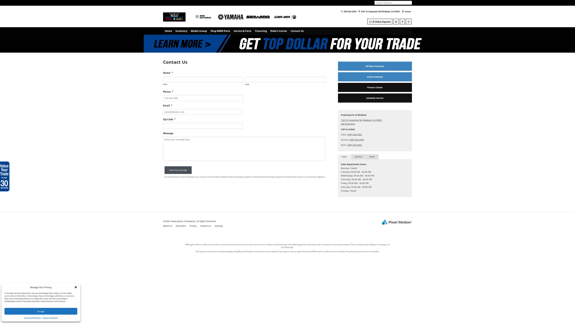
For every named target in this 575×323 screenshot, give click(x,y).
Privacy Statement (50, 317)
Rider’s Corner (278, 31)
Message (168, 133)
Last (247, 84)
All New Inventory (375, 66)
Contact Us (297, 31)
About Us (167, 225)
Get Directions (348, 123)
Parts (372, 156)
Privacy (193, 225)
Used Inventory (375, 76)
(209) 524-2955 (354, 134)
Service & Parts (242, 31)
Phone (168, 91)
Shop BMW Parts (220, 31)
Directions (181, 225)
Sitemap (219, 225)
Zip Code (169, 119)
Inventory (181, 31)
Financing (261, 31)
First (165, 84)
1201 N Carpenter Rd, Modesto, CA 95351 (361, 120)
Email (167, 105)
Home (168, 31)
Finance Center (375, 87)
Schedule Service (374, 98)
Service (358, 156)
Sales (344, 156)
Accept (40, 311)
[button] (75, 287)
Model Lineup (199, 31)
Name (168, 72)
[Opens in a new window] (396, 21)
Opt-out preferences (32, 317)
